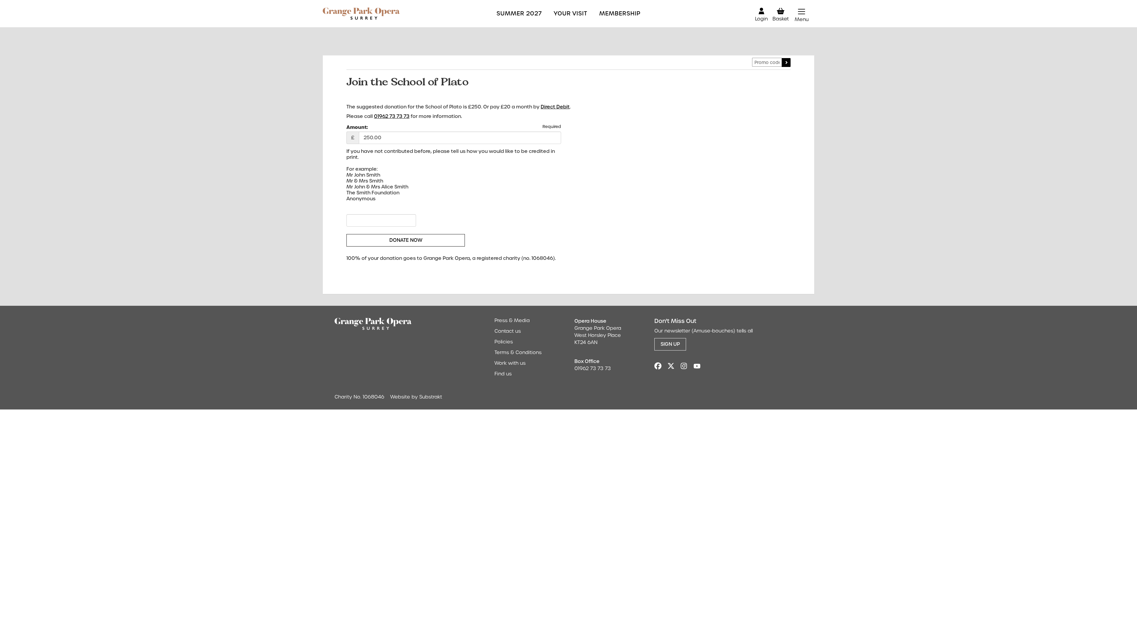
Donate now (405, 240)
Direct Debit (555, 107)
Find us (503, 374)
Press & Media (512, 320)
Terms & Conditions (518, 352)
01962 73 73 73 (391, 116)
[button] (801, 13)
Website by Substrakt (416, 397)
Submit (786, 62)
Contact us (507, 331)
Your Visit (571, 13)
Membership (619, 13)
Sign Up (670, 344)
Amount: (357, 127)
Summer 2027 (519, 13)
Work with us (510, 363)
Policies (503, 342)
